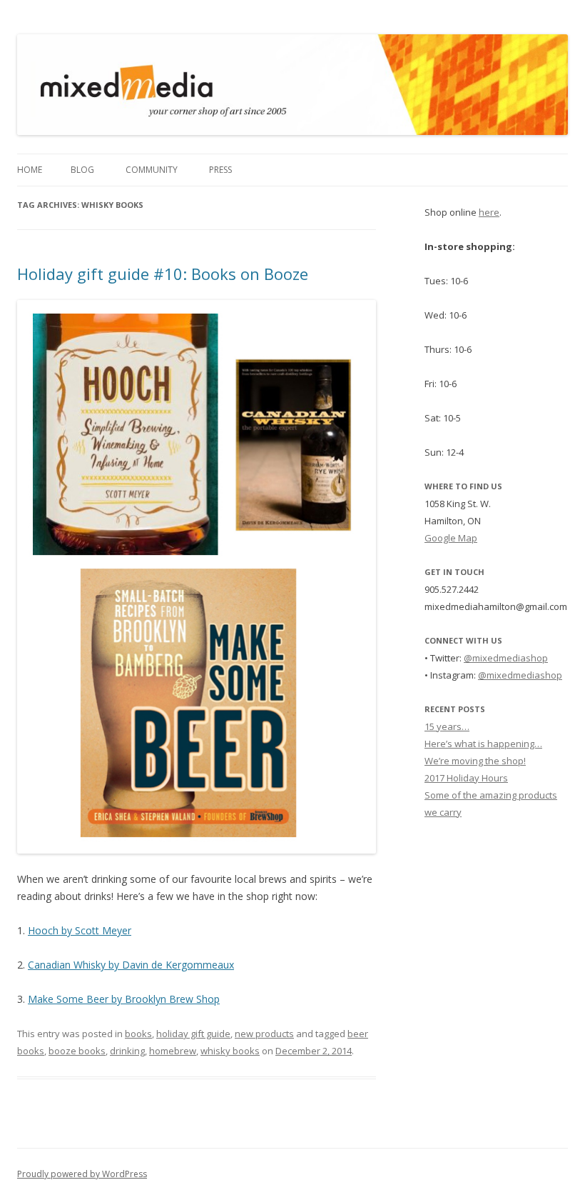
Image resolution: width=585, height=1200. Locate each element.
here (489, 212)
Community (152, 170)
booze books (77, 1050)
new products (264, 1033)
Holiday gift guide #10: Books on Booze (162, 273)
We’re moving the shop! (475, 760)
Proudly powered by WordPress (82, 1174)
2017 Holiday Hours (466, 777)
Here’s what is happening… (483, 743)
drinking (127, 1050)
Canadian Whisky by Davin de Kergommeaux (131, 964)
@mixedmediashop (506, 657)
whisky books (230, 1050)
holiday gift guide (193, 1033)
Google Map (450, 537)
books (138, 1033)
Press (220, 170)
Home (29, 170)
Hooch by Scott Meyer (79, 930)
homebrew (172, 1050)
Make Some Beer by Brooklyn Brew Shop (124, 999)
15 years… (446, 726)
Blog (82, 170)
